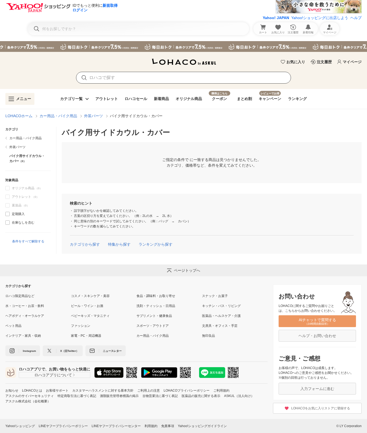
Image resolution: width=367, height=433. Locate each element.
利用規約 (151, 426)
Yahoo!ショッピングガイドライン (202, 426)
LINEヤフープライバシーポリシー (63, 426)
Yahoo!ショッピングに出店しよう (319, 18)
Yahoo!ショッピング (20, 426)
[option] (28, 214)
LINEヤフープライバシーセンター (116, 426)
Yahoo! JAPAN (276, 18)
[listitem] (28, 138)
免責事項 (167, 426)
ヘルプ (356, 18)
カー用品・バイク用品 (58, 116)
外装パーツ (93, 116)
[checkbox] (7, 214)
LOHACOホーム (19, 116)
